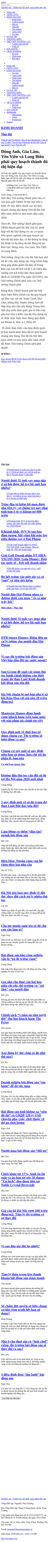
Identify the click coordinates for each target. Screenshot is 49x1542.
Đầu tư (15, 24)
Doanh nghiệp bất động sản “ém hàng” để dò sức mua (23, 1084)
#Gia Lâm (16, 361)
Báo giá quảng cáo (9, 1538)
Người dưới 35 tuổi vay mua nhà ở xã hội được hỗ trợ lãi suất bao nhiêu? (23, 484)
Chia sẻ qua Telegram (20, 142)
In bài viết (35, 142)
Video (14, 117)
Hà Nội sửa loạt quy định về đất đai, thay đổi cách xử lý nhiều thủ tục (24, 896)
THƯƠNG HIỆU (14, 39)
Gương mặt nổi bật (20, 44)
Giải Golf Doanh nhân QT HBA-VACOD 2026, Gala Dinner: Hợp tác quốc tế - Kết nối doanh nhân (24, 559)
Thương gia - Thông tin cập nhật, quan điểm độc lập (23, 7)
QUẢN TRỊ (12, 36)
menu (3, 2)
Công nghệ (17, 32)
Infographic (17, 115)
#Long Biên (40, 359)
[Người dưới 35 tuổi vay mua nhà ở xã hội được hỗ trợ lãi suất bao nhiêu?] (24, 474)
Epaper (10, 122)
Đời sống (16, 59)
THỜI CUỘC (13, 14)
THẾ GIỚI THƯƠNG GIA (19, 41)
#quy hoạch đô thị (9, 359)
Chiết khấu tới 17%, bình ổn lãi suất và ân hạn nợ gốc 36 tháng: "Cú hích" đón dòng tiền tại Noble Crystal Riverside (23, 1179)
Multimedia (11, 112)
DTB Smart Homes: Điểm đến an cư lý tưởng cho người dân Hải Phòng (24, 641)
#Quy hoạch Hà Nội (26, 359)
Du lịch (15, 54)
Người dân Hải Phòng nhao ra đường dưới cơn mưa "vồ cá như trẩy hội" (23, 598)
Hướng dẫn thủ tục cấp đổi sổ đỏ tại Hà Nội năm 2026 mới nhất (23, 777)
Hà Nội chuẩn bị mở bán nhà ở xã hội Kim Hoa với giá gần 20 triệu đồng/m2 (24, 698)
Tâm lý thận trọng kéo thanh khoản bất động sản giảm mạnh (23, 1276)
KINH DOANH (14, 17)
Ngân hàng (17, 19)
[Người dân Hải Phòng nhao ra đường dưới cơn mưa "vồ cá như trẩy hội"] (24, 588)
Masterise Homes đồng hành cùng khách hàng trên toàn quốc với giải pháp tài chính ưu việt (23, 716)
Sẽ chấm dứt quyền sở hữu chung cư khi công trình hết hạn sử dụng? (24, 1309)
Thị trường (16, 29)
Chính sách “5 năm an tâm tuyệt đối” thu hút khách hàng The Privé (23, 1018)
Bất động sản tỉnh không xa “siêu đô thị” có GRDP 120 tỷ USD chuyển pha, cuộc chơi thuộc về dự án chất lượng (24, 1117)
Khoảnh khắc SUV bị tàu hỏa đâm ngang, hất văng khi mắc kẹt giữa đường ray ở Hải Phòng (24, 535)
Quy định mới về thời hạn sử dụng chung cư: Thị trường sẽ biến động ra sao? (21, 735)
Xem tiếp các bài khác (11, 1398)
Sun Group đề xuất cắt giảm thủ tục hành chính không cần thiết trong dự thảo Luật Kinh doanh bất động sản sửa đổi (23, 677)
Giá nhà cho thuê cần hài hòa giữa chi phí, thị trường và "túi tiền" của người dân (22, 985)
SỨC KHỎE (12, 49)
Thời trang (16, 56)
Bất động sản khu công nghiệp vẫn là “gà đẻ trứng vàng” (22, 957)
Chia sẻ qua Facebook (10, 140)
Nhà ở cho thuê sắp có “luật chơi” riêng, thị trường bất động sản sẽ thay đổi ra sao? (24, 1345)
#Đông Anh (6, 361)
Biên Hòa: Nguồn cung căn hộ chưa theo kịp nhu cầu (22, 862)
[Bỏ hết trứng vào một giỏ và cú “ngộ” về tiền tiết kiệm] (24, 571)
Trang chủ (11, 12)
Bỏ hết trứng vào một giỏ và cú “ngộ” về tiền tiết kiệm (22, 578)
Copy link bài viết (18, 145)
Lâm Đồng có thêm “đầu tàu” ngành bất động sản (21, 833)
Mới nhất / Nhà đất (12, 607)
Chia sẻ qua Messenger (31, 140)
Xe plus (15, 34)
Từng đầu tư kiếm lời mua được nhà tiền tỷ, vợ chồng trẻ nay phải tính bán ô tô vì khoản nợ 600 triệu (24, 509)
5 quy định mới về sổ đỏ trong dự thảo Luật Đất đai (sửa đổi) (24, 804)
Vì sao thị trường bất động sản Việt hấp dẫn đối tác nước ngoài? (24, 658)
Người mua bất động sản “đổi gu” (24, 1150)
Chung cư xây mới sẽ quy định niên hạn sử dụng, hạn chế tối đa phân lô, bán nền (23, 754)
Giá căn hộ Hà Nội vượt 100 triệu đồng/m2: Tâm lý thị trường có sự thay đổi (24, 1214)
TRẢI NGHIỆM (14, 51)
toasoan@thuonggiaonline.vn (19, 1529)
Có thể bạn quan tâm (13, 764)
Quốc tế (15, 46)
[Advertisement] (24, 387)
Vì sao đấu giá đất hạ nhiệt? (20, 1246)
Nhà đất (15, 27)
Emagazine (17, 119)
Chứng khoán (18, 22)
